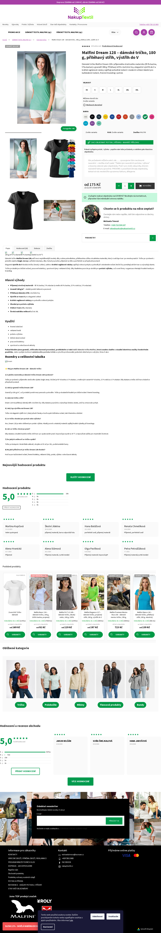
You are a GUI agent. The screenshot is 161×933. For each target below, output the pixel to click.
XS (87, 90)
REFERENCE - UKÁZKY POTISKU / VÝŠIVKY (25, 885)
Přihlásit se (114, 821)
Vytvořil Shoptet (147, 929)
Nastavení (48, 927)
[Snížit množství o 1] (119, 186)
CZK (127, 32)
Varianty (16, 634)
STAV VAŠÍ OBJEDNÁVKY (18, 889)
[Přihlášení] (144, 32)
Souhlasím (113, 916)
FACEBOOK (66, 862)
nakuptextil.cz (67, 866)
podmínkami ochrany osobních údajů (73, 828)
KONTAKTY (12, 854)
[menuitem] (14, 32)
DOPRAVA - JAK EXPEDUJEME (20, 866)
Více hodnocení (80, 781)
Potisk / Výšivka (28, 24)
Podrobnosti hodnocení (112, 46)
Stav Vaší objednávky (58, 24)
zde (71, 920)
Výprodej (15, 24)
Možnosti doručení (94, 105)
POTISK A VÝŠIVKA (15, 881)
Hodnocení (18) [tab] (22, 248)
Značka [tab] (49, 248)
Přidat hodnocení (11, 507)
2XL (127, 90)
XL (119, 90)
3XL (137, 90)
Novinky (6, 24)
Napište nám (13, 870)
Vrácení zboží (42, 24)
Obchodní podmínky (16, 873)
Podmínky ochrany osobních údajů (21, 877)
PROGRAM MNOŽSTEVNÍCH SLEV (21, 862)
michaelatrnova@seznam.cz (73, 854)
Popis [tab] (8, 248)
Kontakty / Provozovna (78, 24)
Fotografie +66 (68, 128)
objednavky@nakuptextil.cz (122, 228)
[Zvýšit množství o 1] (131, 186)
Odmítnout (97, 916)
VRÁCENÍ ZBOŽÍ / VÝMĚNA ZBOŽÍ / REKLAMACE (27, 858)
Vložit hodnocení (80, 477)
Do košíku (147, 186)
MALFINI (143, 132)
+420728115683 (68, 858)
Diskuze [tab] (37, 248)
